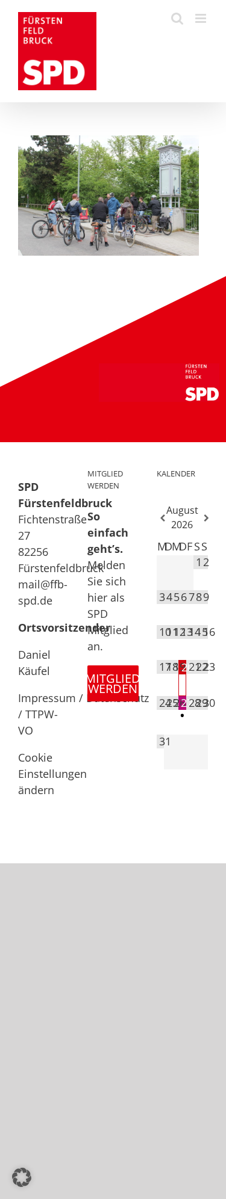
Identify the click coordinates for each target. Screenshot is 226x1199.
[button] (21, 1177)
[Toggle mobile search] (177, 18)
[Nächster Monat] (204, 518)
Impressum (47, 698)
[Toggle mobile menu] (201, 18)
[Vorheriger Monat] (160, 518)
